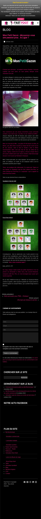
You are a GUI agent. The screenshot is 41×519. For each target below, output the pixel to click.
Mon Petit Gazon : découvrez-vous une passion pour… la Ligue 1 (19, 36)
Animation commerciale (12, 436)
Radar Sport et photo (11, 447)
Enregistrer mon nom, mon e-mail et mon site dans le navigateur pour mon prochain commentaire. (18, 347)
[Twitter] (27, 482)
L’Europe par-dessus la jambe (27, 300)
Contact (20, 19)
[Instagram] (30, 482)
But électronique (10, 432)
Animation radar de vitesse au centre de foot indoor (20, 395)
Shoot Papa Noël (11, 461)
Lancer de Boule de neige (13, 457)
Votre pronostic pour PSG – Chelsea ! (16, 296)
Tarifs (7, 463)
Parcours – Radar (11, 449)
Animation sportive (11, 445)
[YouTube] (36, 482)
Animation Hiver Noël (12, 453)
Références (9, 451)
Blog (7, 467)
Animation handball (11, 465)
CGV (7, 471)
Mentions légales (10, 469)
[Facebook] (24, 482)
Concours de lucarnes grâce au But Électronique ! (20, 387)
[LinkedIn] (33, 482)
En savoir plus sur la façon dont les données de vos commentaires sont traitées (20, 360)
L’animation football (11, 440)
